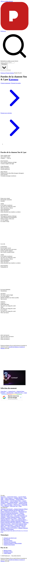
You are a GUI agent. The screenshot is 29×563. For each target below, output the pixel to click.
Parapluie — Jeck (5, 392)
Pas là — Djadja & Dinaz (18, 391)
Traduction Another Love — (10, 515)
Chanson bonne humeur (9, 544)
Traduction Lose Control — (15, 518)
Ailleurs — (8, 502)
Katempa (13, 79)
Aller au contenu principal (7, 1)
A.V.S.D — (11, 500)
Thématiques (4, 64)
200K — (5, 499)
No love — (20, 505)
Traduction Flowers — (9, 520)
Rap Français (7, 539)
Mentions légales (7, 550)
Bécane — (23, 498)
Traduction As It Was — (9, 524)
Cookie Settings (7, 553)
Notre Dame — (18, 496)
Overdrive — (6, 503)
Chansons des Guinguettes (10, 542)
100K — (4, 498)
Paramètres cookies (8, 552)
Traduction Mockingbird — (15, 513)
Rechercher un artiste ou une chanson (9, 61)
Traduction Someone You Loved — (12, 514)
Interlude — (20, 502)
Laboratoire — (14, 499)
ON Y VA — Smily (22, 392)
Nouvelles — (11, 505)
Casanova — (13, 498)
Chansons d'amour (8, 540)
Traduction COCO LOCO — (13, 528)
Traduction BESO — (14, 520)
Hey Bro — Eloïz (13, 392)
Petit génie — (6, 496)
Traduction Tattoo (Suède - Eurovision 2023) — (14, 524)
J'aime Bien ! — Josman (6, 391)
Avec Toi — (17, 506)
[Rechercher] (8, 70)
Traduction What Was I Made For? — (16, 522)
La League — (17, 503)
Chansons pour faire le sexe (10, 538)
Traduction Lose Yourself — (9, 509)
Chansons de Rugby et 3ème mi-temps (13, 543)
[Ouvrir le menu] (10, 70)
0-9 (2, 532)
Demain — (9, 506)
